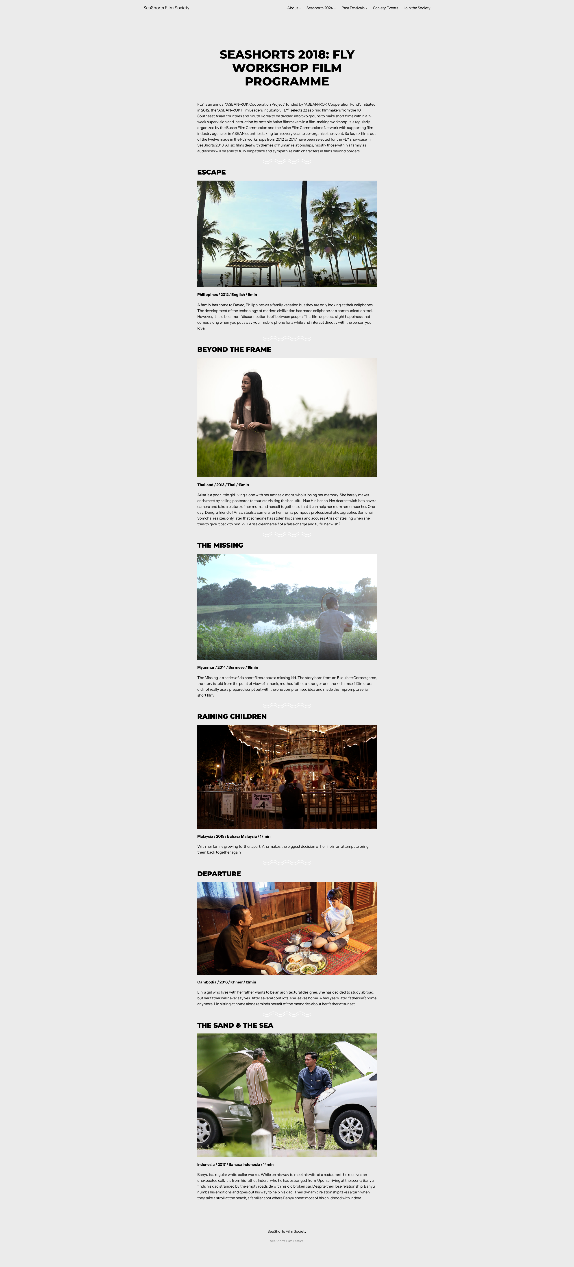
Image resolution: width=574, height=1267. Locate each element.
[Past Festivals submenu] (366, 8)
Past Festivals (353, 8)
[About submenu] (300, 8)
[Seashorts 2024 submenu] (335, 8)
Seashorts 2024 (320, 8)
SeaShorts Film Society (166, 7)
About (292, 8)
